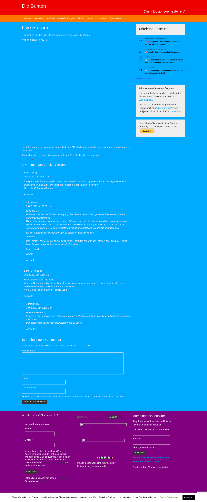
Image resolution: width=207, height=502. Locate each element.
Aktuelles (39, 18)
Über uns (26, 18)
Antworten (29, 194)
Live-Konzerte (54, 155)
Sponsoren (115, 18)
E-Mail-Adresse (30, 387)
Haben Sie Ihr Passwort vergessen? (151, 457)
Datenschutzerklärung (54, 462)
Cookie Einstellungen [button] (169, 497)
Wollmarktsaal (146, 100)
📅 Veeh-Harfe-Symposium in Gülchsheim (162, 52)
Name (25, 378)
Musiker (102, 18)
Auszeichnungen (66, 18)
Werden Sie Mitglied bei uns (147, 461)
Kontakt (91, 18)
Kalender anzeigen (143, 79)
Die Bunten (34, 6)
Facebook (63, 478)
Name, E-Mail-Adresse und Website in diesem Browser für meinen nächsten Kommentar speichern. (74, 396)
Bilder (81, 18)
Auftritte (51, 18)
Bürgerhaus (164, 108)
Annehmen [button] (188, 497)
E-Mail (29, 440)
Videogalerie (124, 147)
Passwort (137, 438)
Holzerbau (176, 111)
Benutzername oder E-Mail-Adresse (151, 429)
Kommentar (28, 351)
